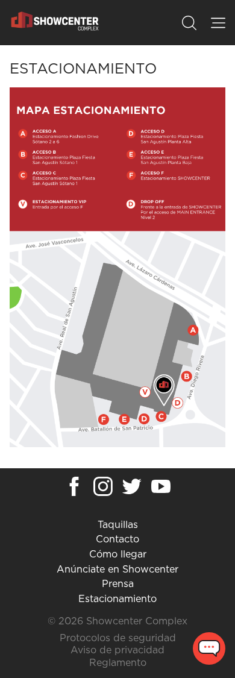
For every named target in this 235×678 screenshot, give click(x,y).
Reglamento (117, 663)
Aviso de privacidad (117, 650)
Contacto (117, 539)
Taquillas (118, 525)
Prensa (118, 584)
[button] (189, 23)
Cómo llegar (117, 554)
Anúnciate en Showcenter (117, 569)
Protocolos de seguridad (118, 638)
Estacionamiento (117, 599)
